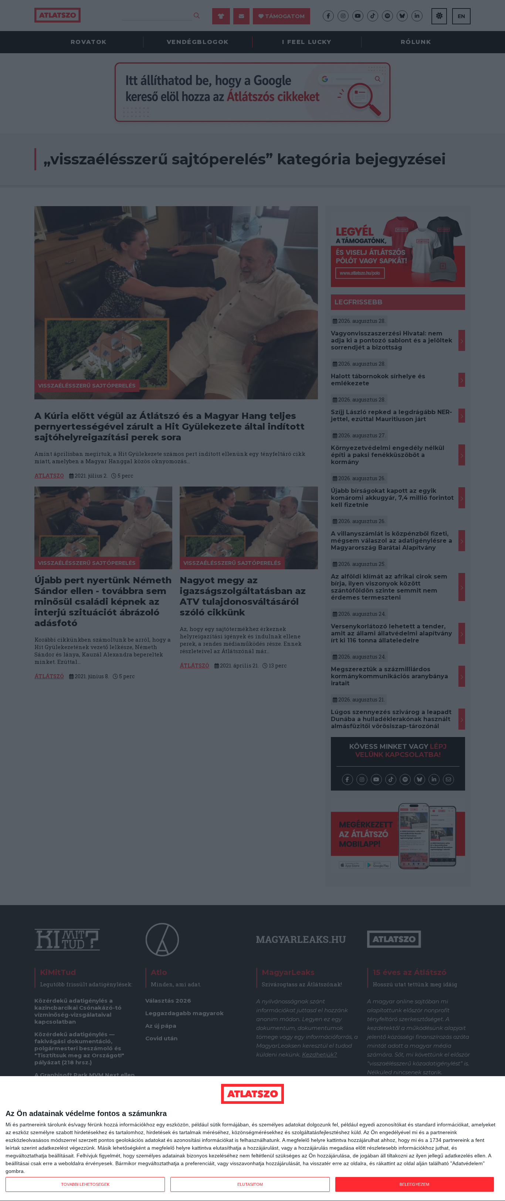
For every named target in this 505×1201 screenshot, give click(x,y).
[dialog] (252, 1139)
